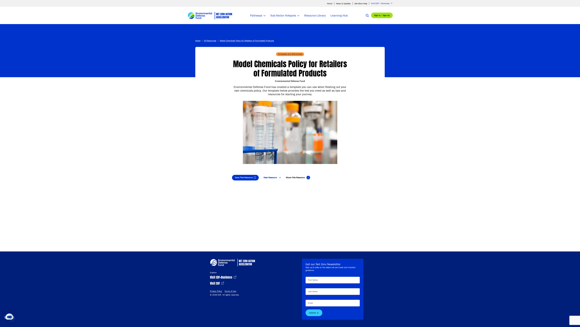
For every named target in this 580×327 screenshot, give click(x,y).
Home (197, 40)
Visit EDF (215, 283)
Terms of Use (230, 291)
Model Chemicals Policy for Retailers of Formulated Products (247, 40)
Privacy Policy (216, 291)
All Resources (210, 40)
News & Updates (343, 3)
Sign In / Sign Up (382, 15)
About (329, 3)
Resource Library (315, 15)
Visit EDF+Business (221, 277)
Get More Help (360, 3)
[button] (9, 317)
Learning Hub (339, 15)
